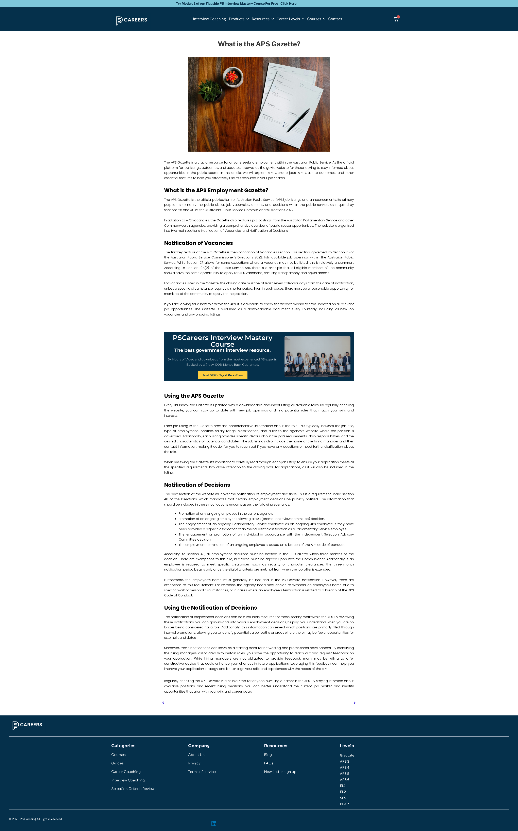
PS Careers (27, 819)
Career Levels (288, 19)
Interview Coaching (209, 19)
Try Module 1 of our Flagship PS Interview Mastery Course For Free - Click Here (236, 3)
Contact (335, 19)
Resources (261, 19)
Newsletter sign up (280, 772)
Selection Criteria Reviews (133, 789)
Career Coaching (126, 772)
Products (236, 19)
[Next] (307, 703)
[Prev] (210, 703)
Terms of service (202, 772)
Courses (314, 19)
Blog (268, 755)
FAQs (268, 763)
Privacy (194, 763)
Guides (117, 763)
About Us (196, 755)
